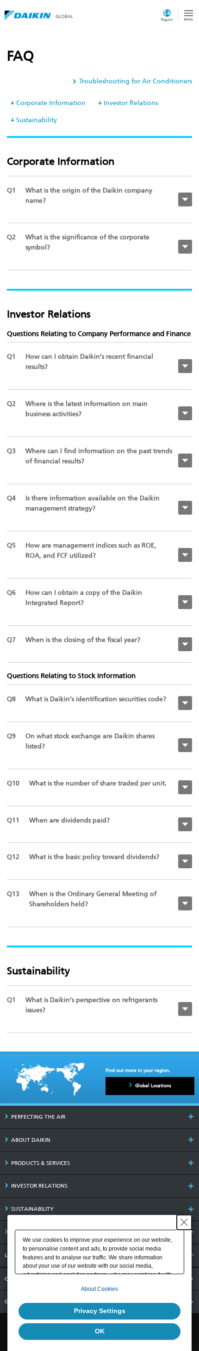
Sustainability (36, 120)
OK (100, 1331)
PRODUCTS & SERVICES (40, 1163)
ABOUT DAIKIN (30, 1140)
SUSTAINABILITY (32, 1209)
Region (167, 19)
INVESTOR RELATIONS (39, 1186)
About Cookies (99, 1289)
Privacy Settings (99, 1310)
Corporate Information (51, 103)
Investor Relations (131, 103)
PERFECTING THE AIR (38, 1117)
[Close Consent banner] (184, 1222)
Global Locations (153, 1086)
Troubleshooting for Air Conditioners (135, 81)
